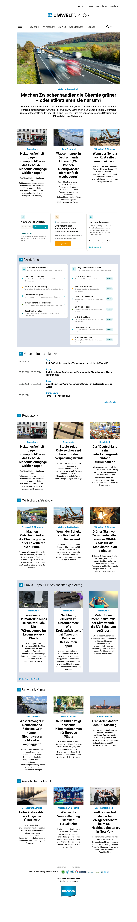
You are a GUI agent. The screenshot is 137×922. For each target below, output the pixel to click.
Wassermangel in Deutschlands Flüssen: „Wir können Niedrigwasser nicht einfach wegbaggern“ (68, 165)
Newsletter (114, 6)
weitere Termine (110, 402)
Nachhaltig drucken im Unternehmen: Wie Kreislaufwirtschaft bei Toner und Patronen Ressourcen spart (70, 630)
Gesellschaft (76, 26)
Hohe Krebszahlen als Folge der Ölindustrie (32, 816)
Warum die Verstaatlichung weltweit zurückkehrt (68, 818)
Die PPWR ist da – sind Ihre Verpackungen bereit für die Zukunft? (77, 363)
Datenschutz (61, 867)
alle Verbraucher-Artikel (30, 679)
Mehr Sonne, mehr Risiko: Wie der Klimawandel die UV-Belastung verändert (103, 622)
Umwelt (62, 26)
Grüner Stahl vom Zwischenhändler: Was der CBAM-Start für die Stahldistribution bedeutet (105, 541)
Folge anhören (64, 244)
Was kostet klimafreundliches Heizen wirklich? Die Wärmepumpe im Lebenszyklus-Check (34, 626)
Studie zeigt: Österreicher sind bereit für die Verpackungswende (69, 452)
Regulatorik (34, 26)
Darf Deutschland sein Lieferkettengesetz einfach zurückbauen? (105, 454)
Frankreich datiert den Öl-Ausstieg (105, 723)
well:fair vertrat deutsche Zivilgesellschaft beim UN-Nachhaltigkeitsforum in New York (107, 821)
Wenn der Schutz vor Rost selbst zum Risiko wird (105, 157)
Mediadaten (101, 6)
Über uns (80, 6)
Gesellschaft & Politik (32, 808)
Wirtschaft (49, 26)
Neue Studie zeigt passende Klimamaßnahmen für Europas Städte (68, 728)
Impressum (76, 867)
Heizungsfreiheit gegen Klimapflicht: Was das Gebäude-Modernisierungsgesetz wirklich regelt (36, 163)
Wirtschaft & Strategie (68, 89)
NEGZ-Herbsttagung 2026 (58, 396)
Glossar (90, 6)
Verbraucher (33, 610)
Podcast (90, 26)
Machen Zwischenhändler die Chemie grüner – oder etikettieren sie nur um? (68, 97)
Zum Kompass (94, 247)
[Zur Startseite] (68, 15)
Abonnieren (39, 227)
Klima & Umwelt (68, 149)
